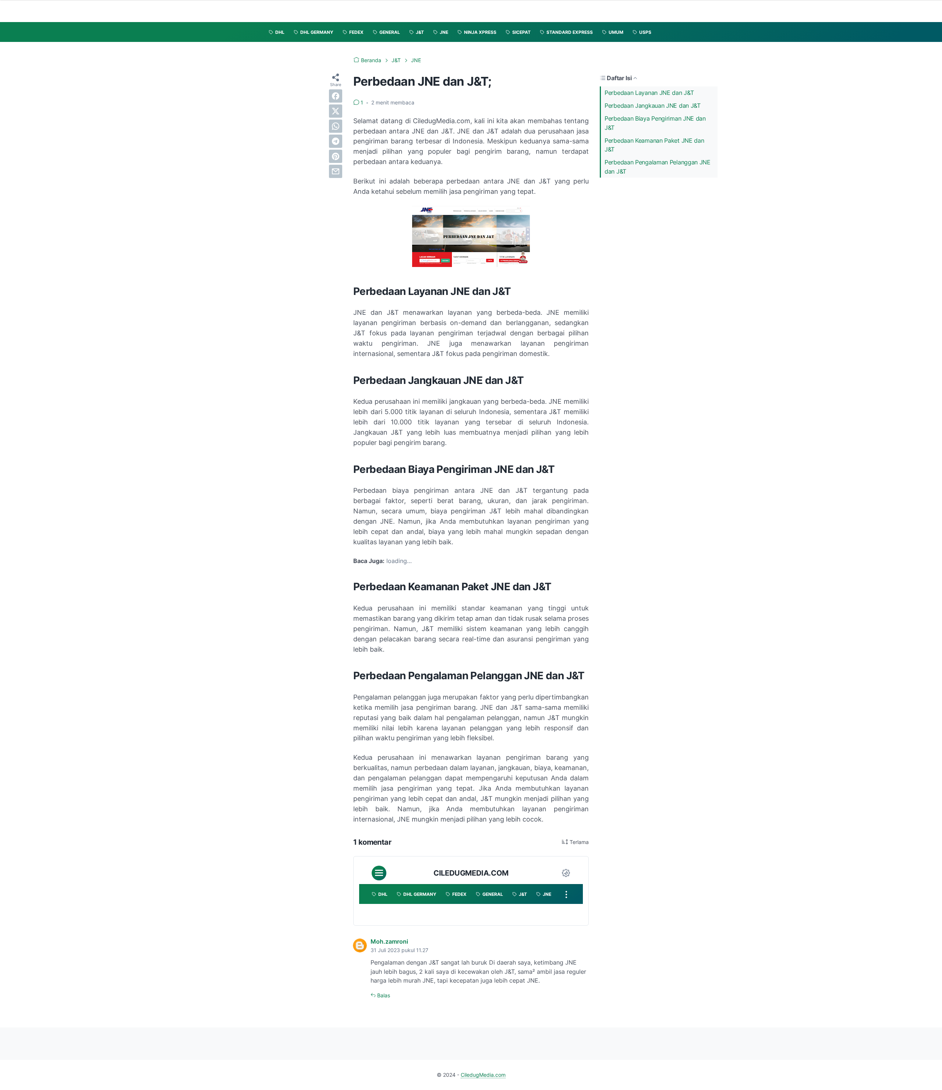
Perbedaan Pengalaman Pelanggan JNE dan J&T (658, 166)
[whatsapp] (335, 126)
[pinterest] (335, 156)
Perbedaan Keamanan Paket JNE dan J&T (654, 145)
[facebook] (335, 96)
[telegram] (335, 141)
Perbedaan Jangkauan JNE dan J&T (653, 105)
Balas (383, 995)
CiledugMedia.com (483, 1075)
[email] (335, 171)
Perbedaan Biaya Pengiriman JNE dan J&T (655, 123)
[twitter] (335, 111)
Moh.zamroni (389, 941)
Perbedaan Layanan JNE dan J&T (649, 92)
